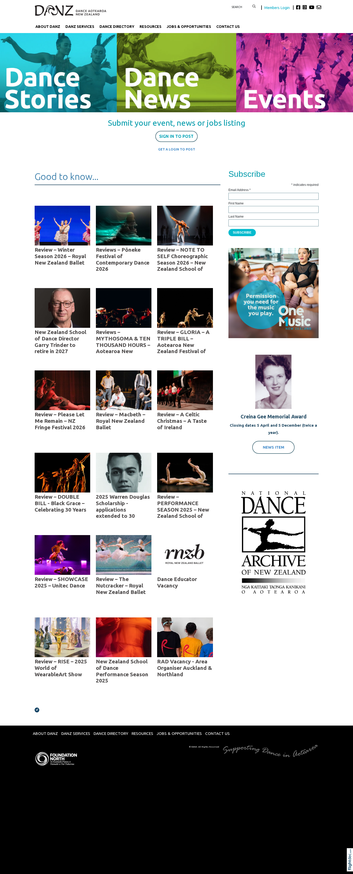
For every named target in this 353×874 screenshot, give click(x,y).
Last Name (236, 216)
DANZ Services (79, 27)
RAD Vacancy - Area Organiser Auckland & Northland (184, 667)
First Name (236, 203)
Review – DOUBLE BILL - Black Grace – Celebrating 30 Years (60, 503)
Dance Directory (116, 27)
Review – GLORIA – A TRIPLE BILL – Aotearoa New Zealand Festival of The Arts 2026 (183, 345)
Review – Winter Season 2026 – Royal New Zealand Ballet (60, 256)
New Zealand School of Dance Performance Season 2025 (122, 671)
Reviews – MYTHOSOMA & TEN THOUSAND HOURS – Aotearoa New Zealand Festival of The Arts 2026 (123, 348)
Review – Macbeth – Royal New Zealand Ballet (120, 420)
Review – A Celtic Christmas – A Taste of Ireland (182, 420)
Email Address (239, 190)
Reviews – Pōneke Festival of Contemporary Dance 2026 (122, 259)
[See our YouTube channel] (312, 7)
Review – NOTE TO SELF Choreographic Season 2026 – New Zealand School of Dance (182, 263)
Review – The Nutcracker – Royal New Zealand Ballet (121, 585)
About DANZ (47, 27)
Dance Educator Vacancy (177, 582)
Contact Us (228, 27)
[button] (351, 867)
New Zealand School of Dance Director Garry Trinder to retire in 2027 (60, 341)
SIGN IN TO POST (176, 136)
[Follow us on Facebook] (299, 7)
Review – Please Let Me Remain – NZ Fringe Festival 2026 (60, 420)
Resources (151, 27)
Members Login (277, 7)
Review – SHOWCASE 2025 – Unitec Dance (61, 582)
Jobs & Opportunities (189, 27)
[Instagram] (305, 7)
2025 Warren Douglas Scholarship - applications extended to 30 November (123, 510)
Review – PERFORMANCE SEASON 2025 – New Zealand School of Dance (183, 510)
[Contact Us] (319, 7)
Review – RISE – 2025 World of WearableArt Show (61, 667)
